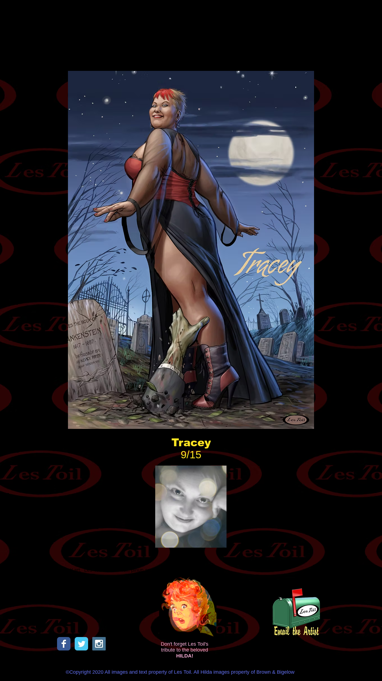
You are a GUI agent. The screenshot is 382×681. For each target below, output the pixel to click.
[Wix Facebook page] (63, 643)
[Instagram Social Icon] (99, 643)
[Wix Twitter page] (81, 643)
